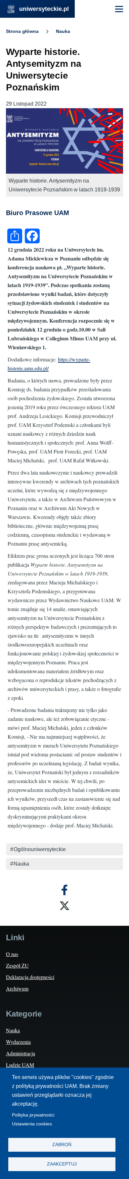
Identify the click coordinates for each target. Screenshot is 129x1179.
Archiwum (17, 988)
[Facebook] (64, 890)
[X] (64, 905)
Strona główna (22, 31)
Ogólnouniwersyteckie (40, 849)
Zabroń (61, 1144)
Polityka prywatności (33, 1115)
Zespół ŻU (17, 965)
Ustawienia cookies (32, 1123)
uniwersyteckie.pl (44, 9)
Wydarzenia (18, 1041)
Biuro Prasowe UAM (37, 212)
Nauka (63, 31)
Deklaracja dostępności (30, 976)
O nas (12, 953)
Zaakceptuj (62, 1164)
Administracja (20, 1053)
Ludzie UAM (20, 1064)
